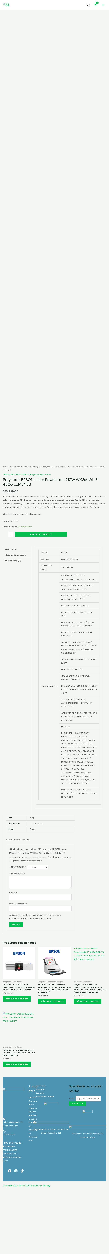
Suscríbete (77, 1104)
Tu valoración (17, 873)
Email (72, 1098)
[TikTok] (22, 1171)
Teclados (33, 1108)
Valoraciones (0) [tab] (12, 560)
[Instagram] (16, 1171)
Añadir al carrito (41, 534)
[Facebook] (9, 1171)
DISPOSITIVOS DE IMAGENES (21, 467)
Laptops (32, 1097)
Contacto (40, 1089)
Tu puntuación (17, 866)
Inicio (5, 467)
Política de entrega (45, 1096)
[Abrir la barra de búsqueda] (88, 5)
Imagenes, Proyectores (43, 467)
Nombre (13, 892)
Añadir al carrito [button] (17, 998)
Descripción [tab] (10, 549)
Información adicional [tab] (15, 555)
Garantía (40, 1093)
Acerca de (41, 1085)
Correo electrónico (19, 903)
